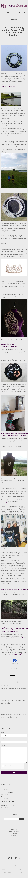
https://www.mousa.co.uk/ (15, 654)
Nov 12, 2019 (14, 39)
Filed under (14, 668)
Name (2, 732)
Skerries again (4, 797)
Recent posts (5, 784)
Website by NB (14, 865)
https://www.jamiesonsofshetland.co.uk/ (13, 503)
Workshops (14, 847)
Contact (14, 837)
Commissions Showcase (14, 849)
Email (2, 739)
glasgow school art (13, 670)
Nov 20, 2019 (4, 685)
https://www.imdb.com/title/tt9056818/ (15, 638)
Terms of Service (14, 835)
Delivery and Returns (14, 831)
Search (14, 827)
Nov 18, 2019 (4, 712)
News (14, 19)
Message (3, 745)
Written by (15, 663)
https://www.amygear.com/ (8, 589)
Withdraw (14, 839)
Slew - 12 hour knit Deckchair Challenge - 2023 (13, 788)
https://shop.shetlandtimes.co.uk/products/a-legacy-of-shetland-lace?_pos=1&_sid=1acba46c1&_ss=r (13, 344)
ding (7, 670)
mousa (20, 670)
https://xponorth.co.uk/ (18, 580)
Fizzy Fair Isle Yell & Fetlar (7, 801)
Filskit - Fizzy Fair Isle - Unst (8, 805)
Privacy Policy (14, 833)
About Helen (14, 829)
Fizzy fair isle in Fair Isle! (7, 792)
